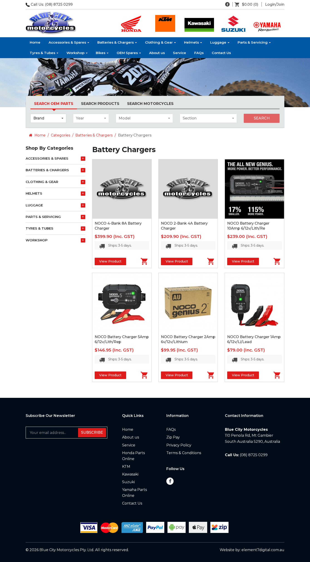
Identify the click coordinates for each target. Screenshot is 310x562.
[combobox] (48, 118)
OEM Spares (128, 53)
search (262, 118)
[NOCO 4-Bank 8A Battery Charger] (121, 188)
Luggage (218, 42)
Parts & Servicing (253, 42)
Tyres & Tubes (43, 53)
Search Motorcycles (150, 104)
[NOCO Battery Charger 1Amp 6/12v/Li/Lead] (254, 302)
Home (35, 42)
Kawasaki (130, 474)
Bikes (101, 53)
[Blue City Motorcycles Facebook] (227, 4)
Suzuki (128, 482)
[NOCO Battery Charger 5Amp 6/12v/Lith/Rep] (121, 302)
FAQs (199, 53)
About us (157, 53)
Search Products (100, 104)
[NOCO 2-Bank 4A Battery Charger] (188, 188)
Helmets (192, 42)
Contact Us (221, 53)
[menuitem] (248, 4)
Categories (60, 135)
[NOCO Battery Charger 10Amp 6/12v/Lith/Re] (254, 188)
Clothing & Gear (159, 42)
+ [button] (83, 158)
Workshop (75, 53)
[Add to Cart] (138, 261)
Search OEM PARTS (53, 104)
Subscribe (92, 432)
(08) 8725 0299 (59, 4)
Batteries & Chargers (116, 42)
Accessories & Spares (68, 42)
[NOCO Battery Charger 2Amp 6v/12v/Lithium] (188, 302)
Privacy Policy (178, 445)
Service (179, 53)
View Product (110, 261)
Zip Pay (173, 437)
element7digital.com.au (262, 550)
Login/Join (274, 4)
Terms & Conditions (183, 453)
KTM (126, 466)
